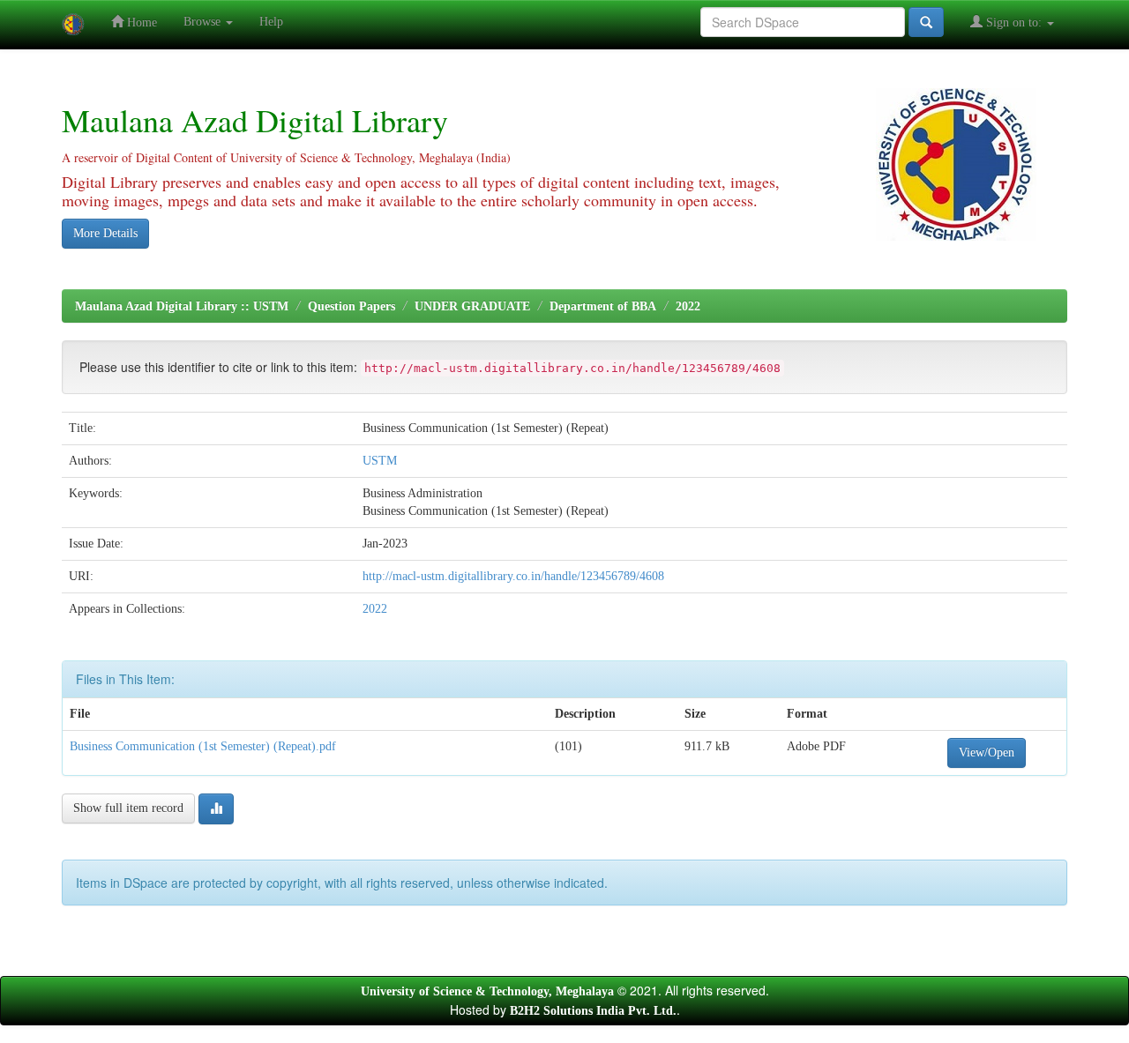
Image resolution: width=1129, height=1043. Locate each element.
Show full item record (128, 808)
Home (140, 22)
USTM (380, 460)
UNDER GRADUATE (472, 306)
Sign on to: (1014, 22)
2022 (688, 306)
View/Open (986, 752)
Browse (203, 21)
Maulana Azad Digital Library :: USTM (181, 306)
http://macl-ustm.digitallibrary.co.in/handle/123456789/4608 (513, 576)
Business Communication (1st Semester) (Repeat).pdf (203, 746)
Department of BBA (603, 306)
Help (271, 21)
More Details (105, 233)
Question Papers (351, 306)
